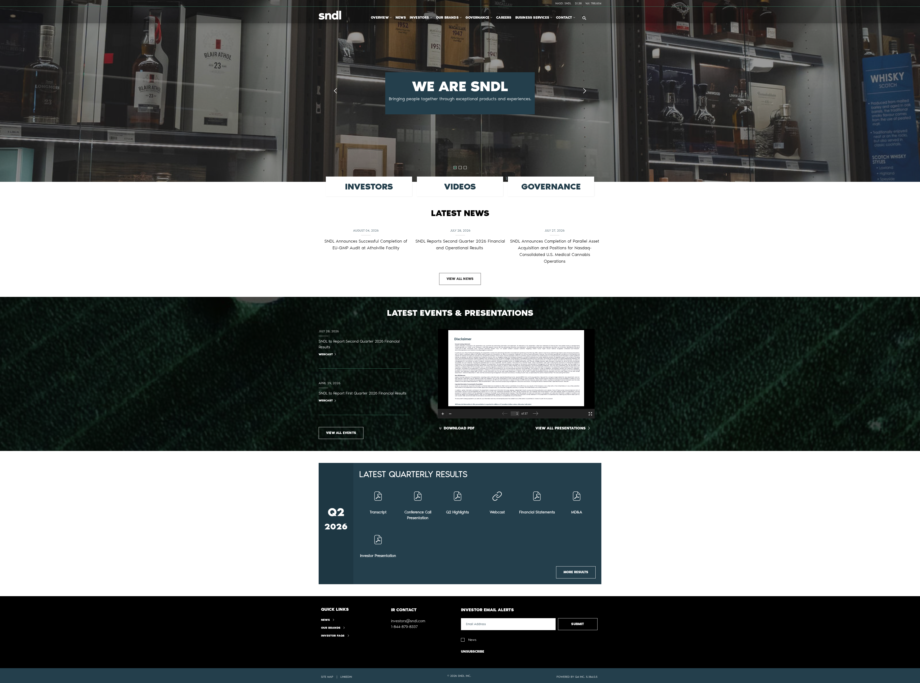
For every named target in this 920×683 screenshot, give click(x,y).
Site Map (327, 676)
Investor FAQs (333, 635)
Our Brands (330, 627)
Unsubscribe (472, 652)
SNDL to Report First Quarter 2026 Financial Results (362, 393)
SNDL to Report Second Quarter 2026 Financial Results (359, 344)
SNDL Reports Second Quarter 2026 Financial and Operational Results (460, 244)
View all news (460, 279)
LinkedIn (346, 676)
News (325, 620)
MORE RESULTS (576, 572)
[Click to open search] (584, 18)
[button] (408, 621)
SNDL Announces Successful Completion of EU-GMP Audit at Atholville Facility (365, 244)
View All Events (341, 433)
